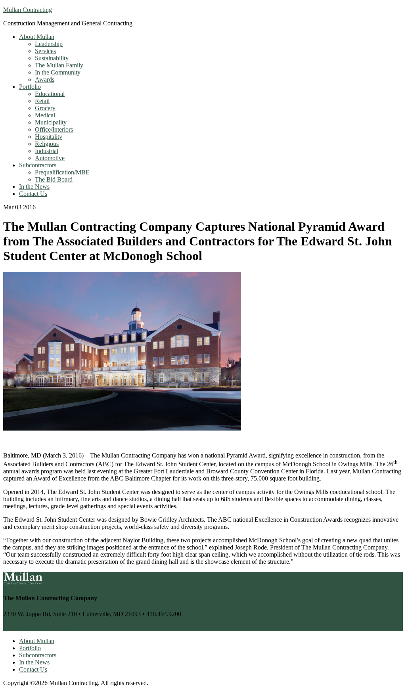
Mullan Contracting (27, 9)
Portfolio (30, 648)
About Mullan (36, 640)
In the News (34, 662)
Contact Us (33, 669)
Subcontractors (37, 655)
